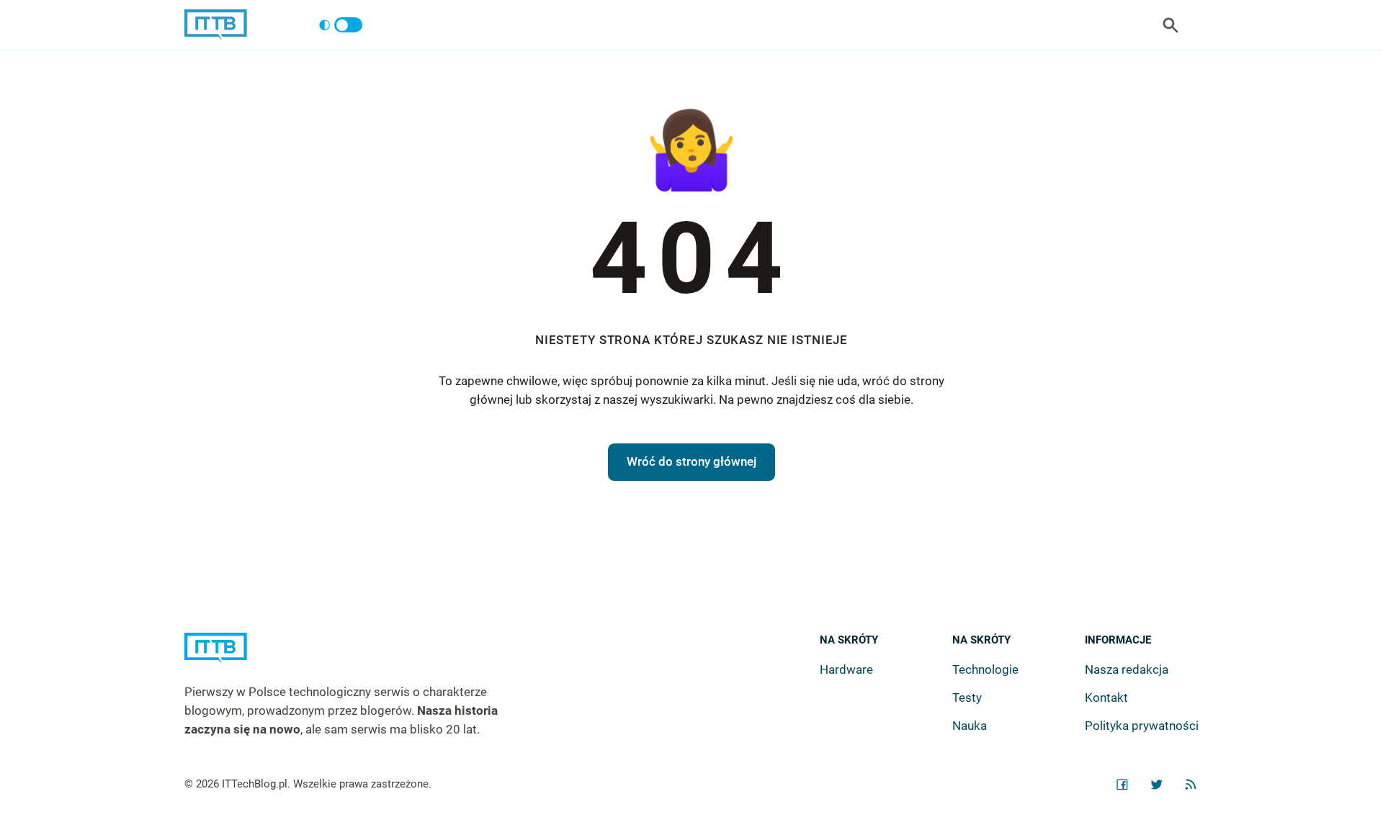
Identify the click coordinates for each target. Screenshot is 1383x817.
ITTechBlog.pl (254, 783)
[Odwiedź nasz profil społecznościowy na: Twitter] (1157, 785)
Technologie (985, 669)
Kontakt (1106, 697)
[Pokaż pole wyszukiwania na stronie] (1170, 25)
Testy (967, 697)
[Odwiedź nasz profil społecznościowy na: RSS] (1191, 785)
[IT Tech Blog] (215, 24)
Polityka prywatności (1142, 725)
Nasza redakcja (1126, 669)
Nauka (969, 725)
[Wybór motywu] (340, 25)
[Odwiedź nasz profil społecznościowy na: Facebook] (1122, 785)
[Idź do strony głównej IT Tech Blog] (359, 657)
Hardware (846, 669)
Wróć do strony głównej (691, 461)
